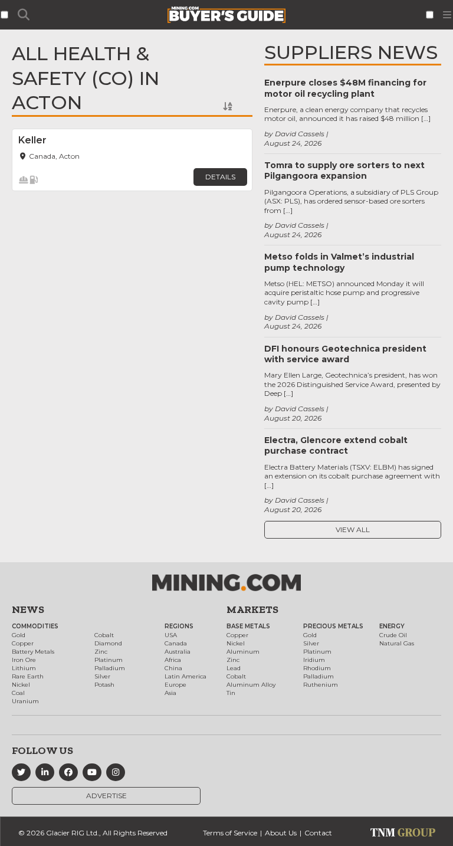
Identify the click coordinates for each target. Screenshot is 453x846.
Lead (233, 668)
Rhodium (317, 668)
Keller (32, 140)
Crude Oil (393, 635)
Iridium (314, 660)
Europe (175, 684)
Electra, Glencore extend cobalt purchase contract (336, 445)
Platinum (108, 660)
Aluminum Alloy (250, 684)
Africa (173, 660)
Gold (18, 635)
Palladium (109, 668)
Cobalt (104, 635)
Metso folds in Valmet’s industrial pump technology (339, 262)
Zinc (100, 651)
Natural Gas (396, 643)
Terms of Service (230, 832)
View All (353, 529)
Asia (170, 693)
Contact (318, 832)
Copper (23, 643)
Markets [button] (252, 609)
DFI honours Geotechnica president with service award (345, 354)
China (173, 668)
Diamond (108, 643)
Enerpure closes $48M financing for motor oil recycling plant (345, 88)
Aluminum (243, 651)
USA (171, 635)
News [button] (28, 609)
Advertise (106, 795)
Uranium (25, 701)
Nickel (21, 684)
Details (220, 176)
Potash (104, 684)
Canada (176, 643)
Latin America (185, 676)
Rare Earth (28, 676)
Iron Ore (24, 660)
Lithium (24, 668)
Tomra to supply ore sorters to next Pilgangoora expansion (344, 170)
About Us (281, 832)
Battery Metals (33, 651)
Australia (178, 651)
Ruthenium (320, 684)
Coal (18, 693)
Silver (102, 676)
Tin (230, 693)
